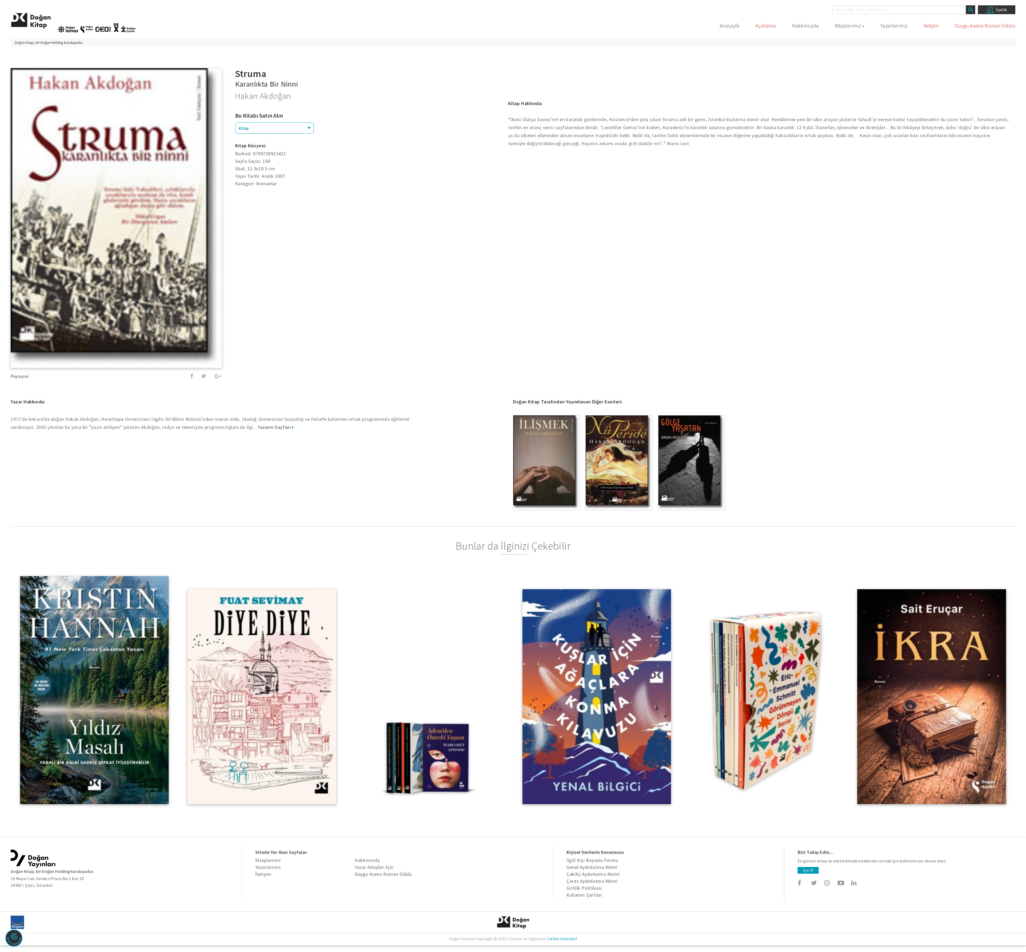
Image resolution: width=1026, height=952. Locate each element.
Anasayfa (729, 25)
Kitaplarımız (848, 25)
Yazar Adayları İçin (374, 867)
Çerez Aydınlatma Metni (591, 881)
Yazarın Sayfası (275, 427)
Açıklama (765, 25)
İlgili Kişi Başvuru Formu (592, 860)
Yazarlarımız (893, 25)
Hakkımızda (805, 25)
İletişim (931, 25)
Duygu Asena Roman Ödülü (985, 25)
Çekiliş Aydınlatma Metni (592, 874)
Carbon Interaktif (562, 938)
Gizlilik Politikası (584, 888)
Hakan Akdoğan (263, 96)
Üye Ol (808, 870)
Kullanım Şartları (584, 895)
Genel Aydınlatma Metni (591, 867)
